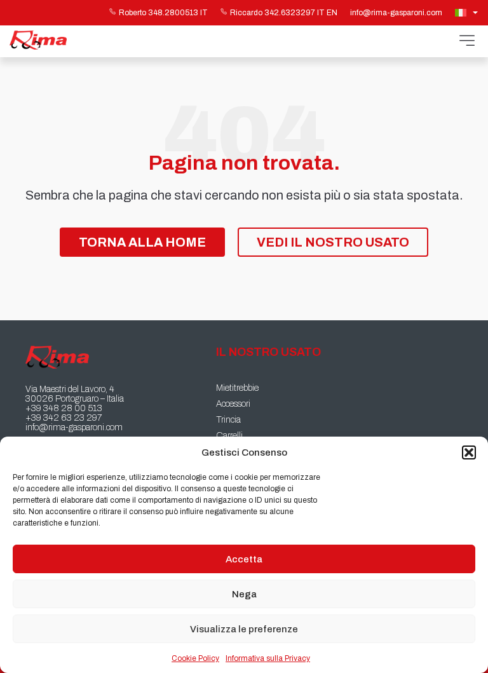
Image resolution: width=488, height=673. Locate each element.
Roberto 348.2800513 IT (163, 12)
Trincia (228, 420)
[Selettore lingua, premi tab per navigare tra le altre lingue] (468, 13)
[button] (469, 452)
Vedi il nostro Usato (333, 242)
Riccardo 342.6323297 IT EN (283, 12)
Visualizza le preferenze (244, 629)
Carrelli (229, 435)
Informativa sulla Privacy (268, 658)
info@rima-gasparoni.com (396, 12)
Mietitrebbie (237, 388)
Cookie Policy (195, 658)
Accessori (233, 404)
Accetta (244, 559)
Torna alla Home (142, 242)
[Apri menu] (467, 41)
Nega (244, 594)
